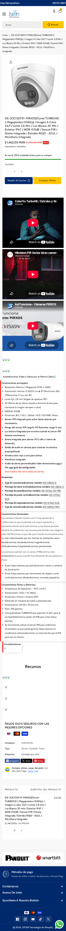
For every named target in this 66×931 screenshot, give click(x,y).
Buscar (54, 24)
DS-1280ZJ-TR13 (51, 506)
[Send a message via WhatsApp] (59, 924)
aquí (58, 463)
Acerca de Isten (12, 892)
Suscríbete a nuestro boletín (20, 900)
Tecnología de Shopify (41, 927)
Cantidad (9, 164)
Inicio (5, 35)
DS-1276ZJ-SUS (51, 502)
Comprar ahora (47, 180)
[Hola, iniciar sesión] (54, 11)
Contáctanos (10, 886)
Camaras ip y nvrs (30, 754)
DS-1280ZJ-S (50, 482)
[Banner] (18, 857)
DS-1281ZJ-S (57, 486)
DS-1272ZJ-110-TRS (51, 490)
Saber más (33, 771)
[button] (5, 14)
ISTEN (25, 927)
